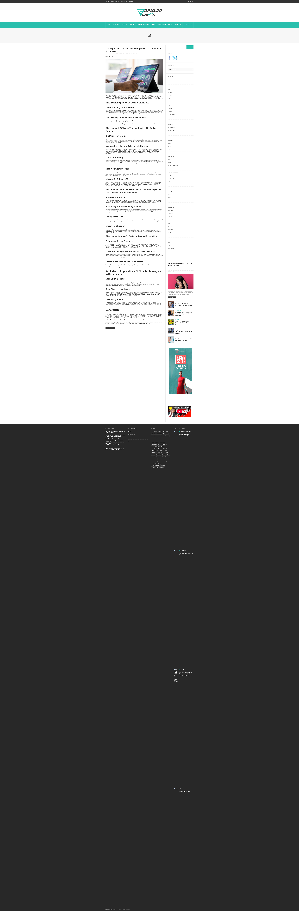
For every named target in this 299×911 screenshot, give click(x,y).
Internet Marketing (173, 172)
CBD (169, 105)
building (161, 435)
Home (107, 1)
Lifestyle (170, 184)
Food (169, 149)
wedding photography (156, 463)
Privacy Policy (115, 1)
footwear (154, 448)
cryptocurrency (163, 444)
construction (162, 442)
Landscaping (171, 178)
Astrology (170, 86)
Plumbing (170, 210)
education (163, 446)
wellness (163, 465)
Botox (153, 435)
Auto (108, 24)
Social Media (154, 458)
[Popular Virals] (149, 12)
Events (169, 133)
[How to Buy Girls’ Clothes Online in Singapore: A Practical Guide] (171, 304)
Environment (171, 130)
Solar (169, 232)
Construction (171, 114)
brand (157, 435)
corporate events (155, 444)
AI (152, 431)
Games (169, 153)
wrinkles (162, 467)
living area (160, 452)
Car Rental (170, 98)
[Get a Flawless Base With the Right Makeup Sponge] (180, 281)
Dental (169, 121)
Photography (171, 207)
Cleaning (170, 111)
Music (169, 194)
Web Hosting (171, 248)
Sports (169, 236)
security (161, 456)
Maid (169, 188)
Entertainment (172, 127)
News (153, 24)
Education (116, 24)
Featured (170, 140)
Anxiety (155, 431)
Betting (170, 92)
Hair (169, 159)
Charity (170, 108)
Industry (170, 169)
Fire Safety (170, 146)
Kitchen (170, 175)
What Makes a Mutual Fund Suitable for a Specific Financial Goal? (184, 323)
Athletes (153, 433)
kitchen (165, 450)
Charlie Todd (183, 267)
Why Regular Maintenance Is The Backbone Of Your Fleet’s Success (183, 331)
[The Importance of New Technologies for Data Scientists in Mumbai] (134, 76)
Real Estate (171, 213)
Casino (169, 102)
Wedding (178, 24)
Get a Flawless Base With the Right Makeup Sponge (115, 432)
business (167, 435)
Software (170, 229)
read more (110, 327)
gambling (159, 448)
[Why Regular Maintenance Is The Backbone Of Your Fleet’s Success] (171, 330)
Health (132, 24)
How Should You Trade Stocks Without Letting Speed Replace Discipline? (184, 314)
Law (169, 181)
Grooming (154, 450)
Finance (124, 24)
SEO (166, 456)
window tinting (155, 467)
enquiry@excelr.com (144, 323)
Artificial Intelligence (173, 82)
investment (159, 450)
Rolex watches (155, 456)
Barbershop (159, 433)
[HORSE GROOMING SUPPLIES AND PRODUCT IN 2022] (176, 846)
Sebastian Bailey (120, 53)
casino (158, 437)
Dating (169, 117)
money (163, 454)
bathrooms (165, 433)
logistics (166, 452)
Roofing (170, 216)
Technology (161, 24)
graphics (165, 448)
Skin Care (170, 226)
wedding (165, 461)
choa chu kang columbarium (158, 440)
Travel (170, 24)
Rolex (168, 454)
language (154, 452)
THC (160, 461)
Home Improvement (143, 24)
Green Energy (171, 156)
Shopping (170, 223)
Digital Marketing (155, 446)
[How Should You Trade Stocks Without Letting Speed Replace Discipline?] (171, 313)
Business (170, 95)
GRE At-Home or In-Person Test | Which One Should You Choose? (186, 553)
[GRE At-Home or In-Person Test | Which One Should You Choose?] (176, 608)
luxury (153, 454)
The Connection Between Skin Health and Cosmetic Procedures (183, 340)
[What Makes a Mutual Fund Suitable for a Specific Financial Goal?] (171, 321)
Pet (169, 204)
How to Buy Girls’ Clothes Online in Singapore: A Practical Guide (115, 436)
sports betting (155, 461)
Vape (169, 245)
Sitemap (131, 1)
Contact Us (124, 1)
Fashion (170, 137)
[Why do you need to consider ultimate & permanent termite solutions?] (176, 489)
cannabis (154, 437)
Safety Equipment (172, 220)
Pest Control (171, 200)
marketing (158, 454)
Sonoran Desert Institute (164, 458)
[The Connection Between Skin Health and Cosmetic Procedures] (171, 339)
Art (169, 79)
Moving (170, 191)
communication (155, 442)
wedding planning (155, 465)
